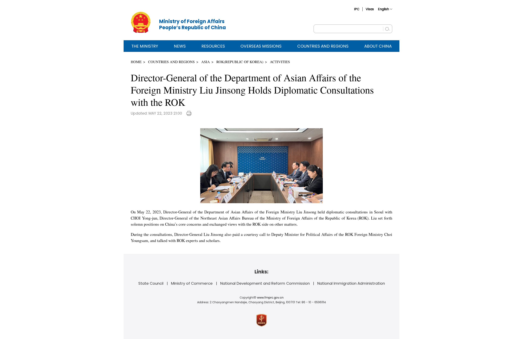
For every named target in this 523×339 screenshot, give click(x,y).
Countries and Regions (323, 46)
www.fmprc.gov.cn (270, 298)
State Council (150, 283)
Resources (213, 46)
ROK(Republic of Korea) (239, 61)
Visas (370, 9)
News (180, 46)
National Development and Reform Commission (265, 283)
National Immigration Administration (351, 283)
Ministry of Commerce (192, 283)
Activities (280, 61)
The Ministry (144, 46)
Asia (205, 61)
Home (136, 61)
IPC (356, 9)
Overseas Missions (261, 46)
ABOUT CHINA (378, 46)
